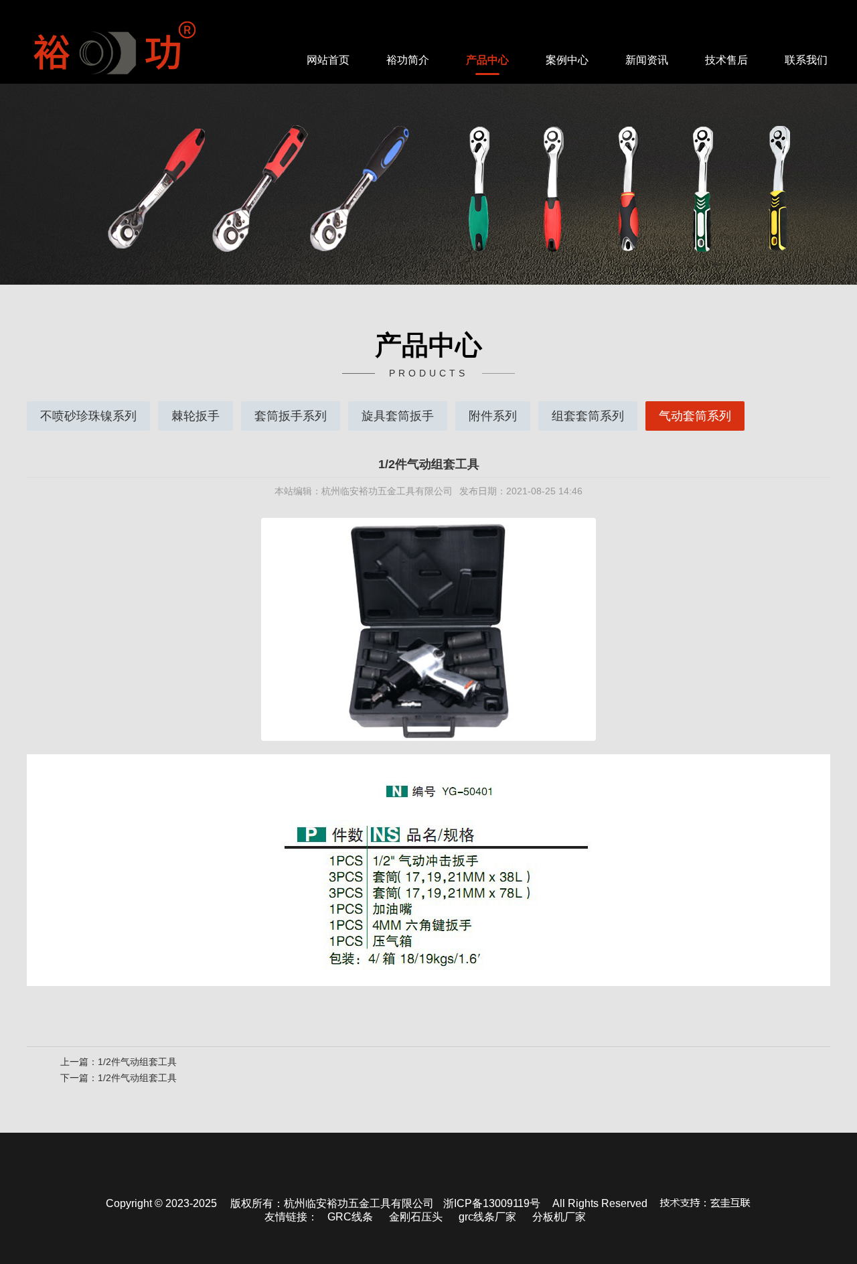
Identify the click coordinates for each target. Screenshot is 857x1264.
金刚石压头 (416, 1216)
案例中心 (567, 60)
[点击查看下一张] (629, 629)
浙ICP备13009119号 (491, 1203)
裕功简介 (407, 60)
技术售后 (726, 60)
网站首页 (328, 60)
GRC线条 (350, 1216)
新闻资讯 (646, 60)
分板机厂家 (559, 1216)
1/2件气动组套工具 (137, 1061)
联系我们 (806, 60)
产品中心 (487, 60)
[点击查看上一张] (227, 629)
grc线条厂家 (487, 1216)
